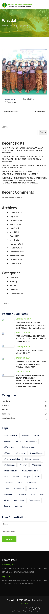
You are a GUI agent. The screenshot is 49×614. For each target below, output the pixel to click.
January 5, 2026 (9, 565)
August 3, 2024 (23, 371)
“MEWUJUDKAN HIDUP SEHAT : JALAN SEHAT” (30, 352)
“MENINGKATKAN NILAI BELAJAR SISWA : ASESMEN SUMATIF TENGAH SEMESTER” (31, 364)
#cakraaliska (31, 441)
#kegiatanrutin (10, 471)
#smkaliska (19, 488)
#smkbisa (32, 488)
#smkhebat (9, 494)
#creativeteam (28, 447)
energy (7, 506)
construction (34, 500)
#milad (16, 476)
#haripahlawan (36, 453)
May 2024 (14, 232)
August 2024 (15, 224)
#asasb (7, 441)
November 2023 (17, 255)
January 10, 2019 (23, 319)
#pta (20, 482)
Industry (13, 281)
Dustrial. (24, 603)
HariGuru (14, 277)
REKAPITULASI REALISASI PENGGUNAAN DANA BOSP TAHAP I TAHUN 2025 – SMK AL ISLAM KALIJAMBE (22, 159)
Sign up (9, 539)
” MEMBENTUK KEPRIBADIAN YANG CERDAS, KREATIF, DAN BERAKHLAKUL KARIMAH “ (21, 173)
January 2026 (16, 212)
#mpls (27, 476)
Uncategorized (16, 293)
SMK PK (13, 285)
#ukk (6, 500)
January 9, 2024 (23, 346)
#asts (18, 441)
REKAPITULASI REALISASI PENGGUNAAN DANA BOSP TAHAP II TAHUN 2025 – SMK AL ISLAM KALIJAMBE (22, 150)
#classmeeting (10, 447)
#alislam (25, 435)
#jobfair (23, 465)
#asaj (36, 435)
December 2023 (17, 251)
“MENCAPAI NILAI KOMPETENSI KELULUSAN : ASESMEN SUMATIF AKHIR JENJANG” (31, 339)
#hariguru (20, 453)
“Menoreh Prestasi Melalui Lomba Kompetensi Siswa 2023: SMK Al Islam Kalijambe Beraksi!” (31, 325)
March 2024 (15, 240)
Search (5, 127)
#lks (6, 476)
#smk (6, 488)
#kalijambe (36, 465)
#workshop (19, 500)
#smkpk (22, 494)
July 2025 (14, 216)
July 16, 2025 (7, 576)
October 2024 (16, 220)
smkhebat (14, 289)
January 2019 (15, 263)
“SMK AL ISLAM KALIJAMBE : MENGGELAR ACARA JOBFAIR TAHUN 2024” (24, 167)
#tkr (42, 494)
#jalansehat (9, 465)
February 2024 (16, 244)
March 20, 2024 (23, 332)
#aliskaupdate (10, 435)
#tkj (33, 494)
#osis (37, 476)
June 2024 (14, 228)
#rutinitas (31, 482)
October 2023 (16, 259)
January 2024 (16, 248)
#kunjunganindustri (30, 471)
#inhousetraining (31, 459)
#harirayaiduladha (12, 459)
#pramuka (8, 482)
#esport (7, 453)
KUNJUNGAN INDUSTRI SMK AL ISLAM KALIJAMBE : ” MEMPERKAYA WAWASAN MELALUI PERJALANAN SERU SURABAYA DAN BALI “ (24, 181)
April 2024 (14, 236)
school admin (10, 99)
